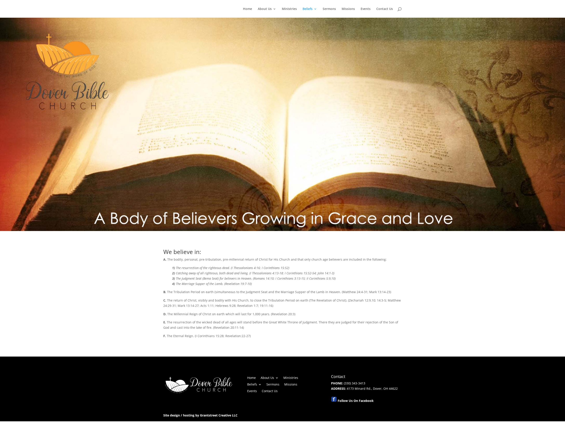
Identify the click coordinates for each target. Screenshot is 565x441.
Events (366, 9)
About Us (265, 9)
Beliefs (308, 9)
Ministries (289, 9)
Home (247, 9)
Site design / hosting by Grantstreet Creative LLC (200, 415)
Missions (348, 9)
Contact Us (384, 9)
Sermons (329, 9)
